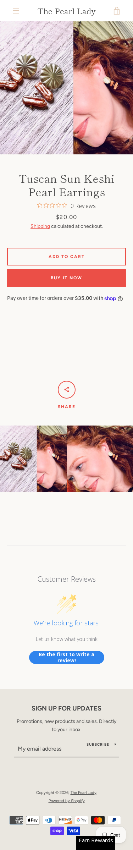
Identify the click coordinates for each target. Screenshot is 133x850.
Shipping (40, 226)
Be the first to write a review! (66, 657)
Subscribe (98, 744)
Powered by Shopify (67, 800)
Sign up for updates (66, 708)
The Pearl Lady (66, 10)
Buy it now (66, 277)
